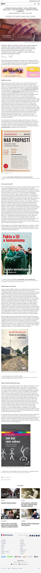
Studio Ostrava (23, 545)
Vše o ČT (2, 553)
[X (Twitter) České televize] (37, 536)
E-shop (2, 550)
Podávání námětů (23, 550)
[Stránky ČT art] (30, 557)
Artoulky (3, 500)
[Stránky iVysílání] (18, 556)
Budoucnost (18, 16)
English (9, 568)
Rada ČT (21, 546)
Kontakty (22, 553)
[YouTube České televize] (34, 536)
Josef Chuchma (4, 57)
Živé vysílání (3, 541)
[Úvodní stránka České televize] (7, 535)
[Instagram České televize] (30, 536)
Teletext (2, 545)
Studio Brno (22, 543)
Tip (13, 16)
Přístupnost (20, 568)
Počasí (2, 548)
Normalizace (33, 16)
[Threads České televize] (39, 536)
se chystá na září (5, 127)
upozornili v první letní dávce (31, 88)
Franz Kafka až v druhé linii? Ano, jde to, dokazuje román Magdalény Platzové (29, 504)
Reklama (21, 541)
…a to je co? (4, 521)
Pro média (22, 539)
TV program (3, 539)
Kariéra (21, 548)
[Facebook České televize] (32, 536)
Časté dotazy (22, 551)
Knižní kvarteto (8, 16)
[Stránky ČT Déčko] (25, 557)
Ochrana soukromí (14, 568)
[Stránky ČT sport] (10, 557)
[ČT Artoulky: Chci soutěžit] (20, 72)
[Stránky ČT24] (4, 557)
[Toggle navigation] (2, 1)
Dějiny (28, 16)
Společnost (23, 16)
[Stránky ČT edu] (36, 556)
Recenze (23, 500)
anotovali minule (16, 91)
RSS (39, 568)
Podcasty (3, 546)
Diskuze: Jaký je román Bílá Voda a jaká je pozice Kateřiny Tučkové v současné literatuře (9, 525)
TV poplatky (3, 543)
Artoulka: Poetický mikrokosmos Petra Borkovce (30, 524)
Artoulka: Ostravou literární (8, 503)
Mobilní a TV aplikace (5, 551)
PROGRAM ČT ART (34, 1)
